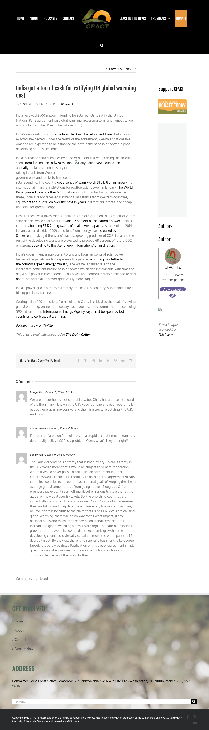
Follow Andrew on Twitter (35, 325)
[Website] (172, 296)
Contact (20, 639)
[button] (102, 45)
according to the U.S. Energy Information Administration (73, 245)
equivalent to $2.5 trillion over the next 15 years (51, 202)
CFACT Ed (25, 104)
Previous (115, 69)
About (19, 630)
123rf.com (165, 334)
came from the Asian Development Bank (82, 134)
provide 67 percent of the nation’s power (90, 221)
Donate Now (24, 649)
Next (129, 69)
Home (19, 621)
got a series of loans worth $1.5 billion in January (92, 182)
